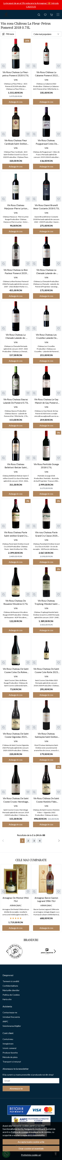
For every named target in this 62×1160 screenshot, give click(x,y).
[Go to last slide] (7, 951)
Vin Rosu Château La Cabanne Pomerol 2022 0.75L (46, 74)
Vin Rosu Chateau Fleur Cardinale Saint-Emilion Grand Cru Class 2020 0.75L (15, 142)
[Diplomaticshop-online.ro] (6, 14)
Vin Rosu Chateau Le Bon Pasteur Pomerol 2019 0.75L (16, 272)
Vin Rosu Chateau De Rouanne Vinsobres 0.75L (15, 602)
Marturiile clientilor (11, 990)
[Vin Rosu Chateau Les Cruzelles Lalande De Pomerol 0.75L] (46, 316)
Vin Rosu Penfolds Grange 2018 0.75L (46, 466)
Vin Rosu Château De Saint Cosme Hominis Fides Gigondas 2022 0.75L (46, 800)
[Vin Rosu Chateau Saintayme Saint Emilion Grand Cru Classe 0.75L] (46, 715)
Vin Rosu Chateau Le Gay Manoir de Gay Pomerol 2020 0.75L (46, 401)
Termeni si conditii (11, 981)
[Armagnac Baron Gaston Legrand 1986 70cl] (46, 879)
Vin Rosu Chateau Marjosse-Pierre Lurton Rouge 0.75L (15, 207)
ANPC (5, 1021)
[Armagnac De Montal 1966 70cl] (16, 879)
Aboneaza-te (16, 1088)
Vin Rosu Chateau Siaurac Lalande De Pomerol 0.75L (15, 401)
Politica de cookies (19, 1132)
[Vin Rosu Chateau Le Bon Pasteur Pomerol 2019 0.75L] (16, 251)
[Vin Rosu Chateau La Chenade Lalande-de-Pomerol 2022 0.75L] (46, 251)
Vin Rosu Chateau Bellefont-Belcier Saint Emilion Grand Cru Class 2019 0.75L (15, 466)
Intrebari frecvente (11, 1017)
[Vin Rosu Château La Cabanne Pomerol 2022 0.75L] (46, 54)
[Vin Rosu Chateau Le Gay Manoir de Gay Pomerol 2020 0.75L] (46, 381)
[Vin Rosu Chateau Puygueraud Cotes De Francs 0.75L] (46, 122)
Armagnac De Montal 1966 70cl (16, 899)
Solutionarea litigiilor (12, 1026)
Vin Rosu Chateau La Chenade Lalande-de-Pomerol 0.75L (15, 336)
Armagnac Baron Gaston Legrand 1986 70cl (46, 899)
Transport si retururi (12, 1061)
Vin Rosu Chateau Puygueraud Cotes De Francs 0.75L (46, 142)
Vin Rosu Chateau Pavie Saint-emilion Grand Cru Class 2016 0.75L (15, 534)
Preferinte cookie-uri (31, 1155)
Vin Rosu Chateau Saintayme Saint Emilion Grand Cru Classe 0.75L (46, 735)
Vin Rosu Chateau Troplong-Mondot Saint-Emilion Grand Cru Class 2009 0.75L (46, 602)
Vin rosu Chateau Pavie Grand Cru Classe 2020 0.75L (46, 534)
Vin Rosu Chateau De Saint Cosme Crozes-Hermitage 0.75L (16, 800)
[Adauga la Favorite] (28, 66)
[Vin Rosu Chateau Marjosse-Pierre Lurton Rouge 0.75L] (16, 187)
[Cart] (51, 14)
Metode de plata (10, 1057)
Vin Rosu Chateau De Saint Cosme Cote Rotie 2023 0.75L (46, 671)
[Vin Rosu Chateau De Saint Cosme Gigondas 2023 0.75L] (16, 715)
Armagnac (16, 905)
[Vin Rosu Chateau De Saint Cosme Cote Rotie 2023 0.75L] (46, 650)
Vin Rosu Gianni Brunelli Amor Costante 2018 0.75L (46, 207)
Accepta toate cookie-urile (31, 1141)
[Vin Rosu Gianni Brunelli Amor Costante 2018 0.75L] (46, 187)
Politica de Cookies (11, 995)
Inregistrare (8, 1043)
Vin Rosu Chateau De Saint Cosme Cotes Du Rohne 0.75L (16, 671)
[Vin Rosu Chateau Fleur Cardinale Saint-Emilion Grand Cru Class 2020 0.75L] (16, 122)
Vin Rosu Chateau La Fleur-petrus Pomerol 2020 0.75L (15, 74)
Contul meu (8, 1039)
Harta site (7, 999)
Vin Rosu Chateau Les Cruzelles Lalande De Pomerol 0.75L (46, 336)
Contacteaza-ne (10, 1012)
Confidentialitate (10, 986)
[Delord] (15, 956)
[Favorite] (45, 14)
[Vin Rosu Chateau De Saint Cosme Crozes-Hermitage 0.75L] (16, 780)
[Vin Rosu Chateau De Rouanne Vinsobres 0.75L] (16, 582)
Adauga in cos (15, 101)
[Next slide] (54, 951)
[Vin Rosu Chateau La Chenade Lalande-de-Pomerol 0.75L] (16, 316)
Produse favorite (10, 1052)
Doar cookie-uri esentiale (31, 1148)
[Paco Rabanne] (46, 956)
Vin (15, 80)
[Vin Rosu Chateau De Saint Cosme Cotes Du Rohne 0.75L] (16, 650)
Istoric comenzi (9, 1048)
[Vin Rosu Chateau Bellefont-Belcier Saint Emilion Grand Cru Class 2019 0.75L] (16, 446)
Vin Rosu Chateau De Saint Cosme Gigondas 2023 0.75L (16, 735)
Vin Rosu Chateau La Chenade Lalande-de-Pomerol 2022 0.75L (46, 272)
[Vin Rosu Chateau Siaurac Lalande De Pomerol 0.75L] (16, 381)
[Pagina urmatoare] (59, 840)
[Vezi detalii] (3, 66)
